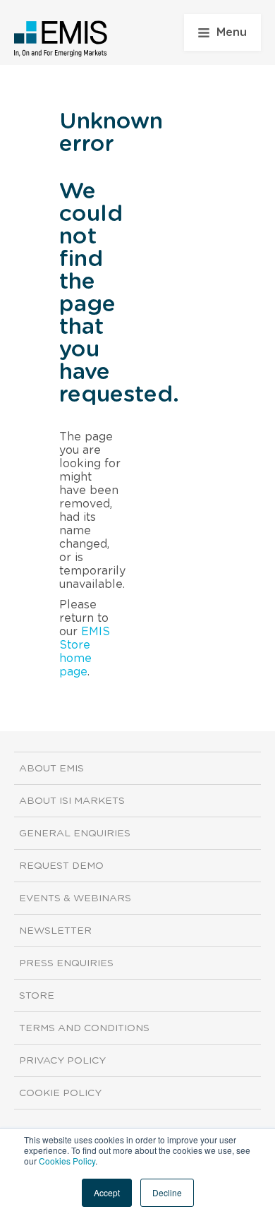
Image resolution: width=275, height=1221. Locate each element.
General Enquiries (74, 833)
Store (36, 996)
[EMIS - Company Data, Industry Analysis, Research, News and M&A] (61, 38)
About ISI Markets (72, 801)
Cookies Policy (67, 1161)
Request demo (61, 866)
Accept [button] (107, 1192)
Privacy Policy (62, 1061)
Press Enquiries (66, 963)
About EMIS (51, 769)
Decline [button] (167, 1192)
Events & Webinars (75, 898)
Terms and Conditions (84, 1028)
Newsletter (55, 931)
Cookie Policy (60, 1093)
